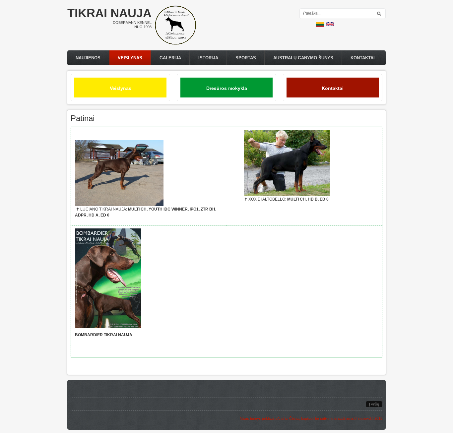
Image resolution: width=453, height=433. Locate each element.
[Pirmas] (175, 43)
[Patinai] (320, 26)
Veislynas (130, 57)
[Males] (330, 25)
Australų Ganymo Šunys (303, 57)
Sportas (245, 57)
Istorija (208, 57)
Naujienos (88, 57)
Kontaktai (363, 57)
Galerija (170, 57)
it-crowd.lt (365, 418)
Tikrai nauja (109, 13)
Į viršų (374, 404)
